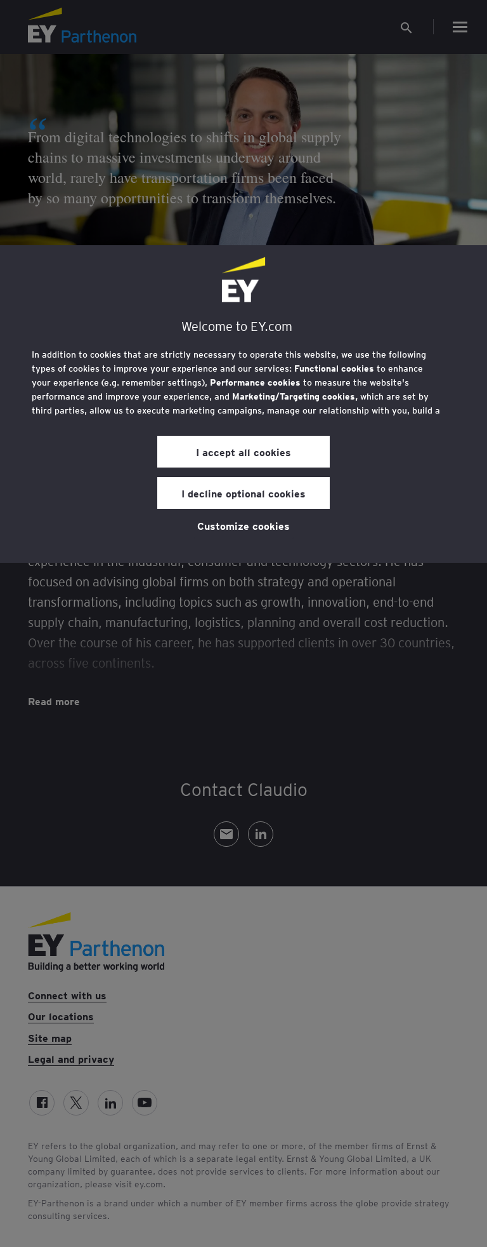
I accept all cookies (243, 452)
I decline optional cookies (243, 493)
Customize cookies (243, 525)
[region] (243, 404)
